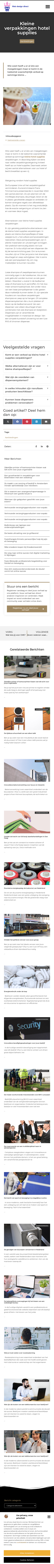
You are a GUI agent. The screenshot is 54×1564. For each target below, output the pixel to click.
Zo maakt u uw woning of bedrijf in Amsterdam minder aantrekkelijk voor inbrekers (26, 484)
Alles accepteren (27, 1553)
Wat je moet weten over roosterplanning (19, 1353)
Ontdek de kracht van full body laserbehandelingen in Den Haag (26, 837)
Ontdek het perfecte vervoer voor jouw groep (21, 940)
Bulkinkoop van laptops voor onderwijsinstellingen (17, 526)
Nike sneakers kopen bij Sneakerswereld (23, 547)
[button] (49, 1517)
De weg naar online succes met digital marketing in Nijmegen (27, 554)
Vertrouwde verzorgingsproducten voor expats (25, 507)
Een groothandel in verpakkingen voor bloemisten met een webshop (22, 476)
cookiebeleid (21, 1542)
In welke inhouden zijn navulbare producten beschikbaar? (27, 390)
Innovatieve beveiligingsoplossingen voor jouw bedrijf (24, 1043)
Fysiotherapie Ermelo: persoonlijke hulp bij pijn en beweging (25, 540)
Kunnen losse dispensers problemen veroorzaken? (27, 401)
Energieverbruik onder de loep (15, 991)
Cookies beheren (27, 1560)
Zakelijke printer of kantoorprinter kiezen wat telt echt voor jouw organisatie (25, 468)
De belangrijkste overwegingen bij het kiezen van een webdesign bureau (24, 1302)
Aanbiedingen (27, 41)
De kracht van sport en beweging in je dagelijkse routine (25, 1198)
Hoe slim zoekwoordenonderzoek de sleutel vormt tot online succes (24, 570)
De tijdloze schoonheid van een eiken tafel (20, 733)
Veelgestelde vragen (16, 140)
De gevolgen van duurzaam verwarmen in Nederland (24, 1250)
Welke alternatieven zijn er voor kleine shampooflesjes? (27, 368)
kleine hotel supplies (34, 157)
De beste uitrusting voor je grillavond (21, 533)
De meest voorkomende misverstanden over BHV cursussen (27, 1095)
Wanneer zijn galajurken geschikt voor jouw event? (24, 500)
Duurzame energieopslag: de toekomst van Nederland (24, 888)
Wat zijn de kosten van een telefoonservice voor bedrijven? (26, 1404)
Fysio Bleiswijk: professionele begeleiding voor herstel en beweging (25, 562)
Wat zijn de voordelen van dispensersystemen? (27, 379)
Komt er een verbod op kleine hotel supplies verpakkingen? (27, 356)
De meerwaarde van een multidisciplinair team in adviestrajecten (22, 1147)
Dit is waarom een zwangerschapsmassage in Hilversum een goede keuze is (25, 492)
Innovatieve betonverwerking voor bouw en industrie (24, 785)
